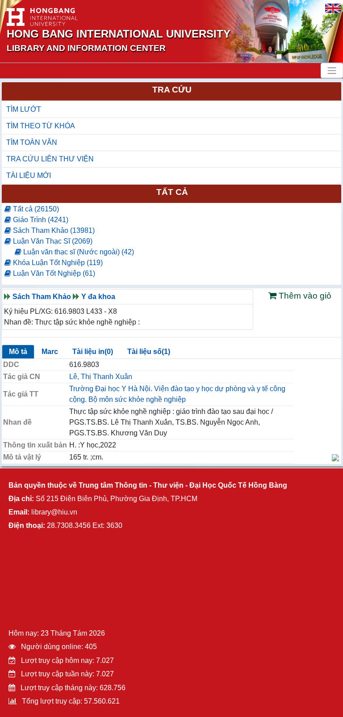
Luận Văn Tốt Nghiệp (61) (53, 273)
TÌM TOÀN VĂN (31, 142)
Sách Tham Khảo (42, 296)
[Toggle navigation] (332, 70)
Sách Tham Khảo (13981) (53, 230)
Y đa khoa (98, 296)
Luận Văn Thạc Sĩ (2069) (51, 241)
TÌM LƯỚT (23, 109)
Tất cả (172, 192)
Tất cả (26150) (35, 209)
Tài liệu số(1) (148, 351)
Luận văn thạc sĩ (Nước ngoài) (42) (77, 252)
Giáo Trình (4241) (39, 220)
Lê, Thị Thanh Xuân (100, 376)
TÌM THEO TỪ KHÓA (40, 126)
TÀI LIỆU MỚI (28, 175)
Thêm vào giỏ (303, 295)
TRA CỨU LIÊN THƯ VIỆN (50, 159)
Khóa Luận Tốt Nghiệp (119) (57, 262)
